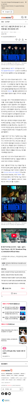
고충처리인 (22, 373)
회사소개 (2, 373)
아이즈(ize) (19, 379)
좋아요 (15, 293)
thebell (10, 379)
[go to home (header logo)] (7, 17)
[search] (22, 17)
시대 (6, 379)
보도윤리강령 (21, 375)
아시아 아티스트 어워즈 (11, 172)
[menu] (25, 17)
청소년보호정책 (16, 373)
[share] (23, 40)
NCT (12, 68)
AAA (19, 174)
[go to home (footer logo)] (7, 370)
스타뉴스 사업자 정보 (5, 382)
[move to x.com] (6, 393)
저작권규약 (3, 375)
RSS (12, 375)
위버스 (10, 91)
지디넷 (3, 379)
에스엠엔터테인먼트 (7, 70)
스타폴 (24, 379)
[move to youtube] (9, 393)
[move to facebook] (2, 393)
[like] (16, 40)
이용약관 (8, 375)
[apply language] (11, 12)
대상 (8, 179)
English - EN (9, 11)
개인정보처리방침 (9, 373)
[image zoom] (24, 59)
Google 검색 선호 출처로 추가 (8, 36)
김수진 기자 (3, 34)
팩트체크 (16, 375)
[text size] (26, 40)
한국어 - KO (8, 389)
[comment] (20, 40)
